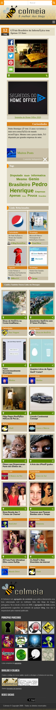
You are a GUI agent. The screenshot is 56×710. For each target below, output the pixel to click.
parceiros (18, 663)
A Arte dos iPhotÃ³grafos (41, 464)
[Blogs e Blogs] (21, 660)
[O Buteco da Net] (8, 660)
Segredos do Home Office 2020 (28, 117)
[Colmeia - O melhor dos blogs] (10, 18)
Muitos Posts (25, 153)
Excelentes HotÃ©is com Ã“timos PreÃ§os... (41, 322)
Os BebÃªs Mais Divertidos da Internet (40, 561)
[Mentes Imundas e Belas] (35, 660)
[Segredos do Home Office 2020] (27, 113)
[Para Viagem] (48, 633)
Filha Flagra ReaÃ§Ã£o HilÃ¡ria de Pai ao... (13, 418)
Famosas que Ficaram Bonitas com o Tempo (40, 513)
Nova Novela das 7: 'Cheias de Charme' (11, 513)
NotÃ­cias (6, 567)
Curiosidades (7, 328)
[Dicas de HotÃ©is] (35, 633)
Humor (5, 376)
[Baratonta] (8, 647)
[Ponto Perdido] (8, 633)
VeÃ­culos (33, 424)
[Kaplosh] (21, 633)
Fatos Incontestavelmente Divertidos (11, 371)
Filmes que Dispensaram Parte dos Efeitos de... (14, 465)
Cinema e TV (7, 472)
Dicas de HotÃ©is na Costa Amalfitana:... (12, 322)
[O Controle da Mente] (35, 647)
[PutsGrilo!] (48, 647)
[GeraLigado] (21, 647)
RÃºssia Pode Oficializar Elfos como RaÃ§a (14, 561)
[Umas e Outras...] (48, 660)
